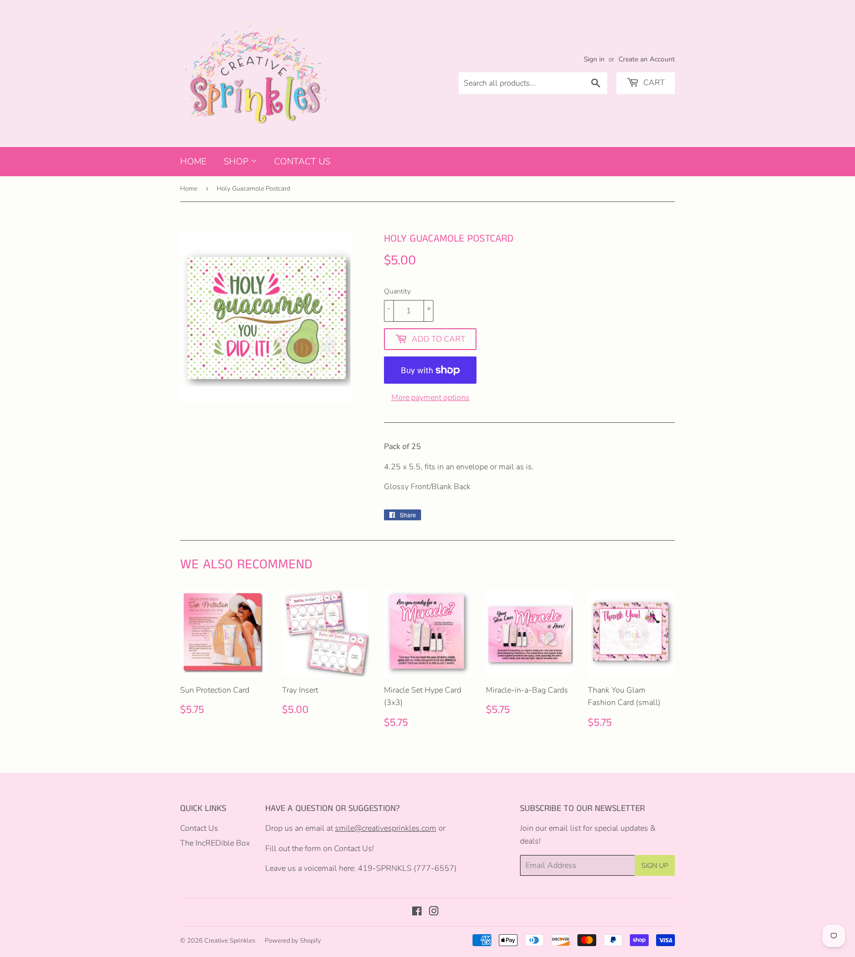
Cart (653, 82)
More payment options (430, 397)
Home (193, 161)
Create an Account (646, 59)
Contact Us (302, 161)
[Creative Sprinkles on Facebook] (417, 912)
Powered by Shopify (293, 940)
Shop (237, 161)
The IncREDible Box (215, 843)
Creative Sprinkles (229, 940)
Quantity (397, 291)
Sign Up (654, 865)
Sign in (594, 59)
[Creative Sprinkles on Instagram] (434, 912)
